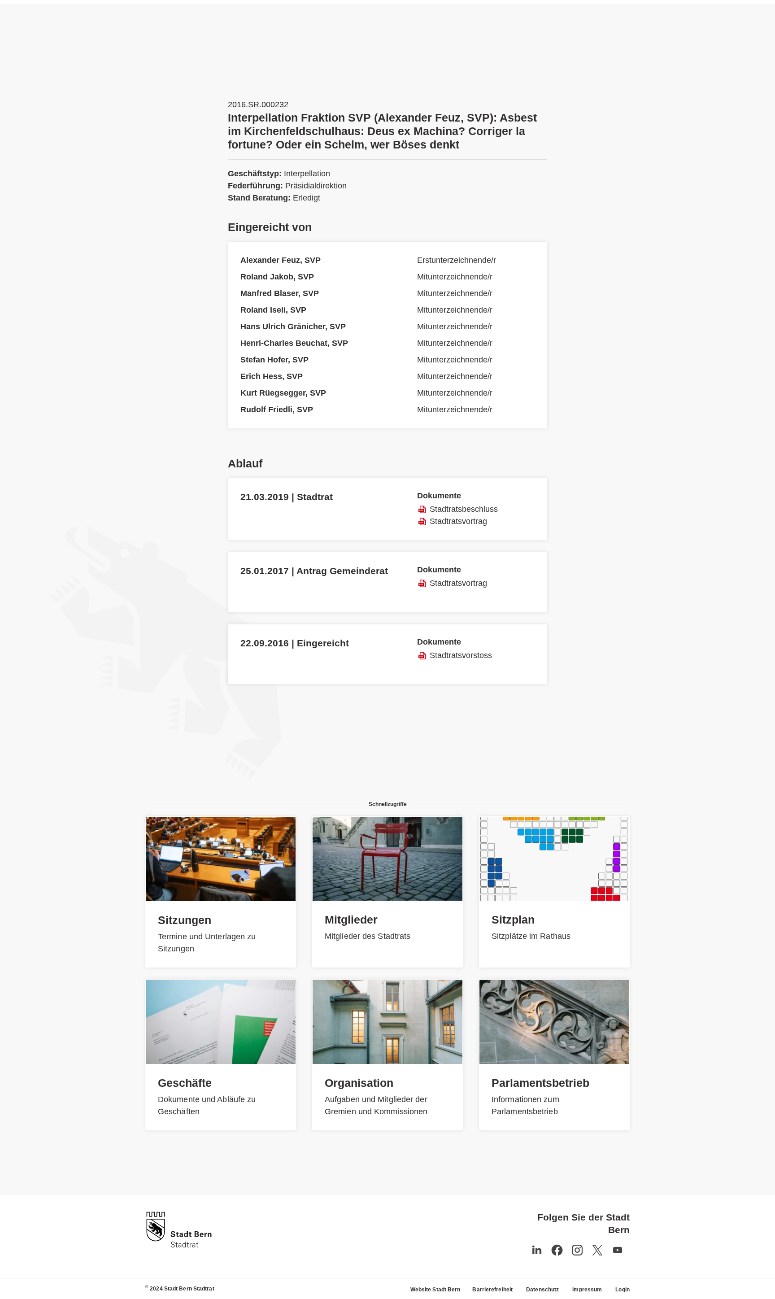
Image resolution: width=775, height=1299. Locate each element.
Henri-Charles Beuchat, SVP (294, 343)
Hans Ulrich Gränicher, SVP (293, 326)
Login (622, 1289)
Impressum (587, 1289)
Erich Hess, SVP (271, 376)
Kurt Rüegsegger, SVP (283, 392)
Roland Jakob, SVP (277, 276)
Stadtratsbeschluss (464, 509)
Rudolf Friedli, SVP (276, 409)
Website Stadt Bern (435, 1289)
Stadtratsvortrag (458, 521)
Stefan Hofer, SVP (274, 359)
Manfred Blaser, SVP (279, 293)
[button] (618, 1250)
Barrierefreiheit (492, 1289)
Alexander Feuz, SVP (280, 260)
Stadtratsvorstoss (461, 655)
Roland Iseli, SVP (273, 309)
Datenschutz (542, 1289)
